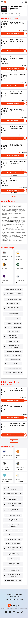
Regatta (18, 479)
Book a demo (9, 594)
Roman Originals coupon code (14, 564)
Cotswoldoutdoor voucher (13, 289)
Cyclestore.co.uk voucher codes (13, 294)
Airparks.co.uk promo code (14, 535)
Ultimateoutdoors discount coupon (14, 504)
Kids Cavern (5, 280)
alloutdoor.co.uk (7, 256)
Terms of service (23, 608)
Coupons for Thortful (13, 359)
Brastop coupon (13, 331)
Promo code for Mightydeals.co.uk (13, 554)
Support (21, 599)
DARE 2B (5, 467)
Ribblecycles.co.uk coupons (13, 488)
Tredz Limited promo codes (14, 308)
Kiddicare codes (14, 559)
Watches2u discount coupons (14, 575)
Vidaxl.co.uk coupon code (13, 539)
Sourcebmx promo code (14, 299)
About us (7, 599)
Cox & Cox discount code (13, 355)
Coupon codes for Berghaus (13, 314)
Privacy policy (15, 608)
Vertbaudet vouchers (14, 319)
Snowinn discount (14, 303)
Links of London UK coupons (13, 525)
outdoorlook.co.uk (7, 479)
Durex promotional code (14, 580)
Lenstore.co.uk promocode (13, 336)
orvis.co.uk (19, 268)
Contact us (14, 599)
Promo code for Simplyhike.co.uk (14, 498)
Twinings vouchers (13, 341)
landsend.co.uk (20, 280)
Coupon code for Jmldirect (14, 520)
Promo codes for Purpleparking (14, 346)
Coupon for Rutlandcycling (14, 493)
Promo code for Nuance (14, 364)
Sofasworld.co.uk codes (14, 327)
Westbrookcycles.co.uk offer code (14, 510)
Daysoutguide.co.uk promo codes (14, 373)
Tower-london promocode (13, 351)
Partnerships (18, 594)
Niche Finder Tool (15, 596)
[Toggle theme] (26, 2)
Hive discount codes (14, 543)
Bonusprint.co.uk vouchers (14, 530)
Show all (14, 196)
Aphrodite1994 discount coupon (14, 548)
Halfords (4, 268)
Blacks (18, 455)
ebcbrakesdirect (7, 455)
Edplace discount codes (14, 323)
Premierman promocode (14, 368)
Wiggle (18, 256)
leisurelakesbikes (21, 467)
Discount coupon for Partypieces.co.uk (14, 569)
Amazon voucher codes (14, 515)
